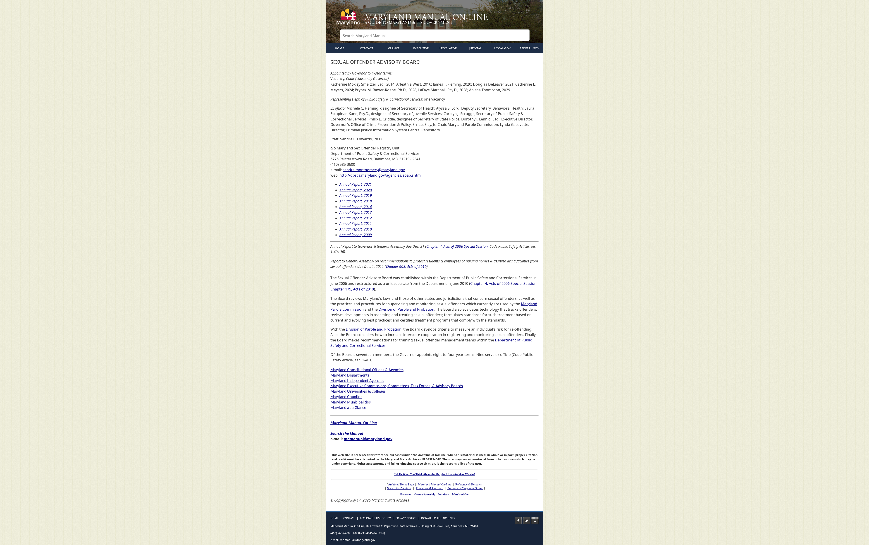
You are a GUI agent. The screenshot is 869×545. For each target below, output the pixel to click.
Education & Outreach (429, 488)
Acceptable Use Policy (375, 518)
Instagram (535, 520)
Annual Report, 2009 (355, 234)
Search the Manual (346, 433)
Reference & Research (468, 484)
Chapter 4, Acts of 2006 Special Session (457, 246)
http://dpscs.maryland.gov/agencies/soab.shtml (380, 175)
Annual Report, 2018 (355, 201)
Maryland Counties (346, 397)
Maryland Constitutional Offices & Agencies (366, 370)
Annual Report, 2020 (355, 189)
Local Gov (502, 48)
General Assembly (424, 494)
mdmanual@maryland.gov (368, 438)
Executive (421, 48)
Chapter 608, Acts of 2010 (406, 266)
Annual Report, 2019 (355, 195)
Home (334, 518)
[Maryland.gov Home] (349, 19)
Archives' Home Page (401, 484)
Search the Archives (399, 488)
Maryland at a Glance (348, 408)
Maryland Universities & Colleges (358, 391)
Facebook (518, 520)
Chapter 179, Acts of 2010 (352, 289)
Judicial (475, 48)
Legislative (448, 48)
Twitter (526, 520)
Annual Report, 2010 (355, 229)
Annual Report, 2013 (355, 212)
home (339, 48)
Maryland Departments (349, 375)
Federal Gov (529, 48)
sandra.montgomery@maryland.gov (374, 169)
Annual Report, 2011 (355, 223)
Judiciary (443, 494)
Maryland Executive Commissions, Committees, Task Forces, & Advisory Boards (396, 386)
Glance (394, 48)
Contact (366, 48)
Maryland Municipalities (350, 402)
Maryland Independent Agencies (357, 381)
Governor (405, 494)
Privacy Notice (406, 518)
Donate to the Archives (438, 518)
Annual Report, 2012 (355, 218)
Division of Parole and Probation (406, 309)
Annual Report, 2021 (355, 184)
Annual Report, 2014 (355, 206)
